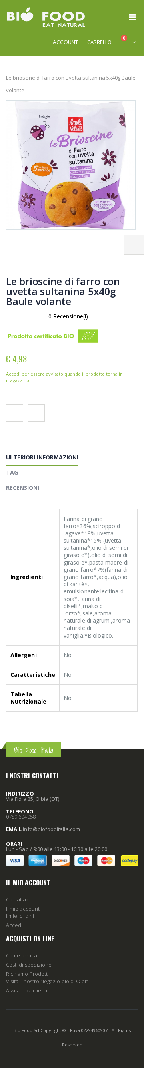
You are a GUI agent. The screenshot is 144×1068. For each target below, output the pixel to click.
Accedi (14, 925)
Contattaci (18, 899)
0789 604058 (21, 816)
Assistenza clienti (26, 990)
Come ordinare (24, 955)
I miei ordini (20, 915)
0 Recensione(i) (68, 316)
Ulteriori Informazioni (42, 457)
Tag (12, 472)
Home (9, 65)
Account (65, 42)
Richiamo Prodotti (27, 973)
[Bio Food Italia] (46, 17)
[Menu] (132, 17)
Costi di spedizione (29, 964)
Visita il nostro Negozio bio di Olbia (47, 981)
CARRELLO (99, 42)
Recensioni (22, 487)
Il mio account (23, 908)
